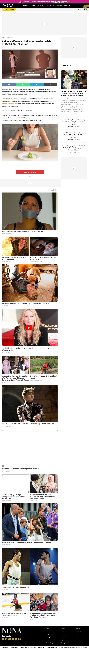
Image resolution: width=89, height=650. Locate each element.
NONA (3, 37)
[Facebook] (76, 10)
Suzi (4, 47)
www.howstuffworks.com (9, 103)
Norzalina (70, 126)
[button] (81, 5)
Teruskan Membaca (29, 172)
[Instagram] (78, 10)
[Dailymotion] (86, 10)
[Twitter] (80, 10)
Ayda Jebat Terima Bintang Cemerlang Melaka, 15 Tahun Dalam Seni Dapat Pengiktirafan (74, 135)
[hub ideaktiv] (85, 4)
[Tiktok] (82, 10)
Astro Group (84, 647)
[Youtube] (84, 10)
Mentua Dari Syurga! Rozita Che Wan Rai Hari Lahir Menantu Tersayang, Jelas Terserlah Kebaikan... (74, 148)
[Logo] (8, 5)
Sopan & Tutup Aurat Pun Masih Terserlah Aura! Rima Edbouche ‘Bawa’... (74, 93)
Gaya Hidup (10, 37)
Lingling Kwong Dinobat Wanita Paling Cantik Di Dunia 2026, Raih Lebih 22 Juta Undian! (74, 122)
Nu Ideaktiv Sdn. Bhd (71, 647)
